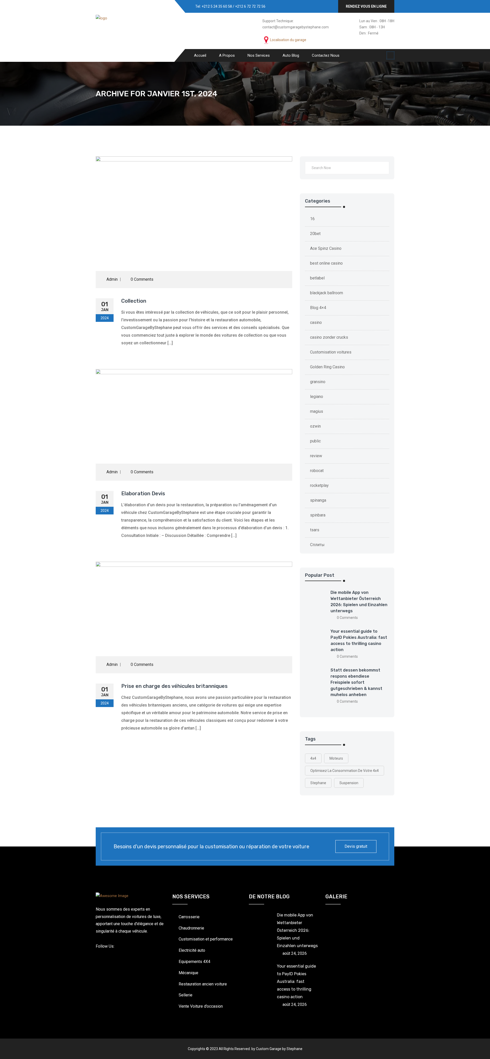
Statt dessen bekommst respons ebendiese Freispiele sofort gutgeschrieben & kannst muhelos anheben (356, 682)
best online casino (326, 263)
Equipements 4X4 (194, 961)
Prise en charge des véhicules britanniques (174, 686)
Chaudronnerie (191, 928)
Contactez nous (325, 55)
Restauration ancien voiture (203, 984)
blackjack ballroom (326, 292)
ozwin (315, 426)
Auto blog (291, 55)
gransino (317, 381)
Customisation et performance (206, 939)
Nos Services (259, 55)
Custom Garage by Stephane (279, 1049)
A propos (227, 55)
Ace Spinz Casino (325, 248)
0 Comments (141, 279)
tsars (314, 529)
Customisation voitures (330, 352)
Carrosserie (189, 916)
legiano (316, 396)
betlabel (317, 278)
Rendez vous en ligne (366, 6)
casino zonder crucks (329, 337)
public (315, 441)
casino (316, 322)
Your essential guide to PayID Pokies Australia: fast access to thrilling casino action (296, 981)
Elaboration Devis (143, 493)
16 (312, 218)
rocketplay (319, 485)
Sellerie (185, 995)
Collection (133, 301)
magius (316, 411)
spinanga (318, 500)
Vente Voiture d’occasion (201, 1006)
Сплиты (317, 544)
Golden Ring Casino (327, 366)
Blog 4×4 (318, 307)
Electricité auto (192, 950)
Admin (112, 279)
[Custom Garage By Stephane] (119, 30)
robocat (317, 470)
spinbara (317, 515)
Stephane (318, 783)
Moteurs (336, 758)
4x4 (313, 758)
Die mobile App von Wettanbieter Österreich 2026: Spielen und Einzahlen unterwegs (297, 930)
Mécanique (188, 972)
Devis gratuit (356, 846)
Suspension (348, 783)
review (316, 455)
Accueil (200, 55)
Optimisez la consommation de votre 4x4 (344, 771)
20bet (315, 233)
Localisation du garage (288, 40)
